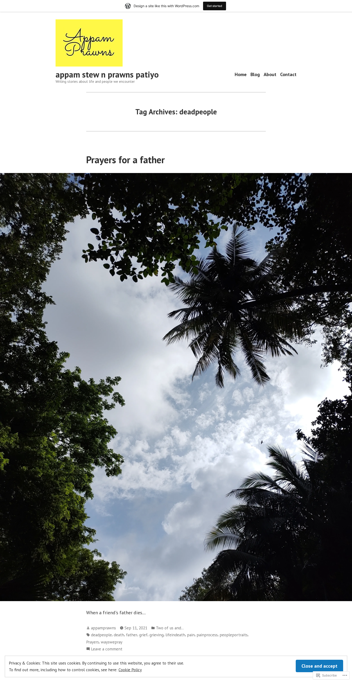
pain (191, 634)
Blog (255, 74)
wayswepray (111, 642)
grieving (156, 634)
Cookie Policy (130, 669)
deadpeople (101, 634)
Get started (214, 6)
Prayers (92, 642)
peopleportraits (234, 634)
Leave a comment (106, 649)
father (131, 634)
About (270, 74)
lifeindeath (175, 634)
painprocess (207, 634)
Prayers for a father (125, 159)
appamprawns (103, 628)
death (119, 634)
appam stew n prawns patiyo (107, 74)
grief (143, 634)
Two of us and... (170, 628)
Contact (288, 74)
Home (241, 74)
